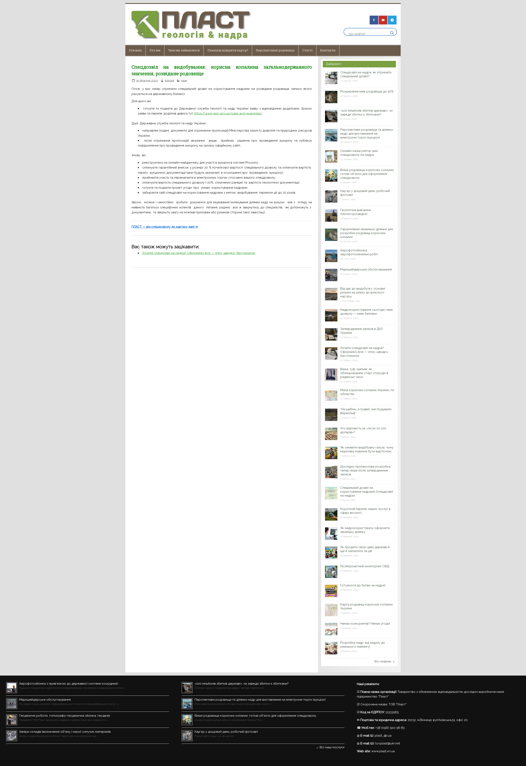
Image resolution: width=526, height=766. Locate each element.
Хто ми (155, 50)
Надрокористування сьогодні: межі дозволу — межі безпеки (366, 311)
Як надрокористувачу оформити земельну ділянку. (365, 530)
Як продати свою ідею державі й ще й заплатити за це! (365, 549)
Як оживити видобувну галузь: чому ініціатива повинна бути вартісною (366, 449)
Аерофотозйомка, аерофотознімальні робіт (359, 252)
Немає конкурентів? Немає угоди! (365, 623)
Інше (184, 80)
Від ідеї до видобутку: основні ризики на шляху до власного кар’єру (362, 292)
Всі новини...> (384, 661)
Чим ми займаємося (184, 50)
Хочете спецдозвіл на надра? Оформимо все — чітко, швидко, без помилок (198, 253)
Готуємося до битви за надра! (362, 585)
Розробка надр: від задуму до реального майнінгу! (362, 644)
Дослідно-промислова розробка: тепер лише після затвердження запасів (365, 470)
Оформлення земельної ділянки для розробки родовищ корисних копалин (366, 233)
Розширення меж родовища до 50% (367, 91)
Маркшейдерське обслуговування (366, 269)
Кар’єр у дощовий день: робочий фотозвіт (226, 732)
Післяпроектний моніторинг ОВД (364, 566)
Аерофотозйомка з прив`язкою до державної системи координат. (69, 683)
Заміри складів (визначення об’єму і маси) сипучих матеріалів (65, 732)
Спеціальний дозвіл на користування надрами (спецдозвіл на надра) (366, 491)
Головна (135, 50)
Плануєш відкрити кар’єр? (228, 50)
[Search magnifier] (392, 33)
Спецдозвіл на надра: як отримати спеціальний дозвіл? (365, 74)
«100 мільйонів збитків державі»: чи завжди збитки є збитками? (366, 112)
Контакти (328, 50)
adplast (169, 80)
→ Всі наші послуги (330, 747)
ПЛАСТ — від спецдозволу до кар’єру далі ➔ (165, 227)
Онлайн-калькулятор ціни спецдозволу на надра (359, 153)
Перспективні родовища (275, 50)
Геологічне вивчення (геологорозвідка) (355, 212)
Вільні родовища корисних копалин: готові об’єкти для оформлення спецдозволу (367, 174)
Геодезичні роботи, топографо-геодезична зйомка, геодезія (64, 715)
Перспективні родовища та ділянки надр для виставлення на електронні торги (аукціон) (366, 133)
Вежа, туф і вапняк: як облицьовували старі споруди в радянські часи (364, 373)
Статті (307, 50)
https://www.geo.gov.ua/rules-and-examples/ (228, 113)
